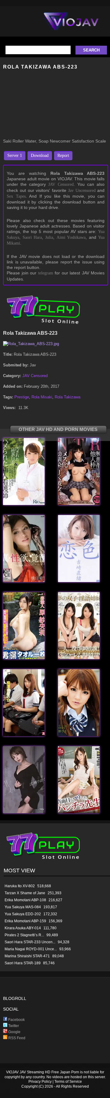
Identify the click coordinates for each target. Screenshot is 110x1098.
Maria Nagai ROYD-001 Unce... (31, 949)
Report (63, 155)
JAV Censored (61, 184)
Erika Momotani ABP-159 (25, 921)
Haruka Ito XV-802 (20, 886)
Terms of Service (68, 1081)
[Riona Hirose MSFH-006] (24, 812)
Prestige (21, 397)
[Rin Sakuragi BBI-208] (79, 657)
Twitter (13, 1026)
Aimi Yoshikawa (71, 237)
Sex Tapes (16, 196)
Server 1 (14, 155)
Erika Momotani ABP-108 (25, 900)
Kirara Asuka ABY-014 (23, 928)
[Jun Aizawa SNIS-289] (24, 735)
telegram (45, 273)
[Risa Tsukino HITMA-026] (79, 735)
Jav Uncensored (82, 190)
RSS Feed (16, 1038)
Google (13, 1032)
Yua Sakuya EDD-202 (23, 914)
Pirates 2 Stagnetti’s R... (24, 935)
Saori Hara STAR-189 (23, 963)
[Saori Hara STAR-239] (24, 657)
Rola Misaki (41, 397)
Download (40, 155)
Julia (49, 237)
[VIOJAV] (71, 26)
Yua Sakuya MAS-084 (23, 907)
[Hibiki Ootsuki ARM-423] (79, 812)
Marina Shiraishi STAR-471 (27, 956)
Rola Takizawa (67, 397)
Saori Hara (32, 237)
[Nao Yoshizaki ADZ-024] (79, 580)
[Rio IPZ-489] (24, 503)
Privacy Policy (40, 1081)
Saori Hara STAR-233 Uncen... (30, 942)
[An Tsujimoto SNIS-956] (79, 503)
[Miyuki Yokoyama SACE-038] (24, 580)
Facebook (16, 1020)
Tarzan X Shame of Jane (25, 893)
